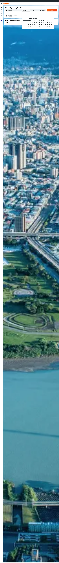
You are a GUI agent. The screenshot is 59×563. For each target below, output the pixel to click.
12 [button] (36, 20)
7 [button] (45, 20)
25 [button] (34, 24)
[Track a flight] (1, 15)
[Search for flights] (1, 6)
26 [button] (36, 24)
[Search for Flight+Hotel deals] (1, 11)
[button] (58, 1)
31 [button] (51, 26)
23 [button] (30, 24)
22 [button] (28, 24)
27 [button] (43, 26)
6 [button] (43, 20)
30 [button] (30, 26)
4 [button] (34, 18)
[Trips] (1, 18)
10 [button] (32, 20)
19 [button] (36, 22)
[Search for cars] (1, 9)
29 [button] (28, 26)
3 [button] (32, 18)
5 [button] (36, 18)
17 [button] (32, 22)
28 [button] (26, 26)
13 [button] (43, 22)
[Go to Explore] (1, 14)
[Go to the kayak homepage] (6, 3)
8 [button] (47, 20)
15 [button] (28, 22)
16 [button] (30, 22)
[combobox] (14, 10)
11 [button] (34, 20)
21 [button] (45, 24)
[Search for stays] (1, 8)
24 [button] (32, 24)
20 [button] (43, 24)
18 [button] (34, 22)
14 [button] (45, 22)
